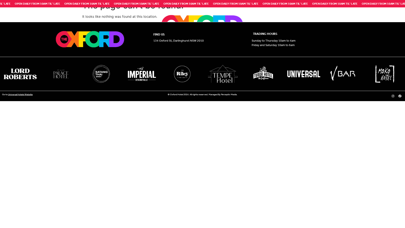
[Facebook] (400, 96)
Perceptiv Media (229, 94)
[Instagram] (393, 96)
